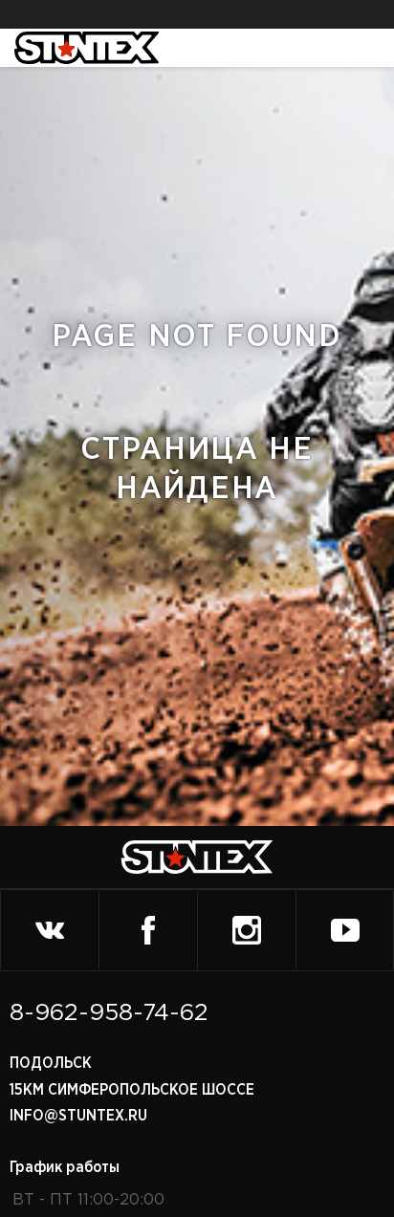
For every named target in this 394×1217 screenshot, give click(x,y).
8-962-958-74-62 (109, 1013)
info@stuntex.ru (78, 1115)
